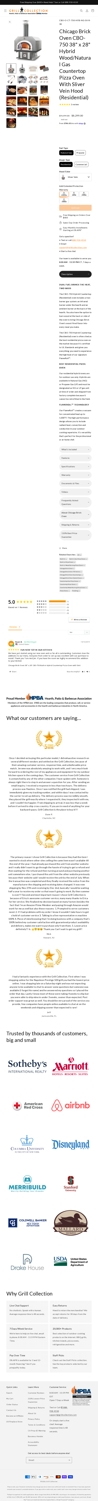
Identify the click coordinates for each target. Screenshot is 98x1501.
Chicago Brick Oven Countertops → (71, 575)
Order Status (12, 1404)
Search (9, 1393)
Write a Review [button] (80, 619)
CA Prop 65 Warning (37, 1431)
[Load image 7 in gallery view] (33, 79)
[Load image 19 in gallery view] (33, 112)
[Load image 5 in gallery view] (11, 79)
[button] (5, 10)
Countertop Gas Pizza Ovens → (70, 581)
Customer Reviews (36, 1393)
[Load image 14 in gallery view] (22, 101)
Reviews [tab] (13, 627)
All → (79, 555)
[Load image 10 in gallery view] (22, 90)
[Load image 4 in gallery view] (44, 68)
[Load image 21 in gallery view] (11, 123)
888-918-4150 (79, 240)
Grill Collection (52, 1481)
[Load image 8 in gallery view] (44, 79)
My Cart (9, 1398)
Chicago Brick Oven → (67, 568)
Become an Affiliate (14, 1416)
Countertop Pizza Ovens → (68, 584)
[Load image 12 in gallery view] (44, 90)
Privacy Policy (34, 1419)
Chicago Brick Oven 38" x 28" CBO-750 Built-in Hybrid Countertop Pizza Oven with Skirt (44, 665)
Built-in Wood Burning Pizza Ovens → (72, 565)
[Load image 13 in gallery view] (11, 101)
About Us (32, 1413)
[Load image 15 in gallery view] (33, 101)
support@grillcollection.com (73, 247)
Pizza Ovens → (65, 590)
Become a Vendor (35, 1436)
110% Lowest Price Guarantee (36, 1400)
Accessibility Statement (33, 1443)
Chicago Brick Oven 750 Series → (71, 571)
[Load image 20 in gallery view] (44, 112)
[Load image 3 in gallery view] (33, 68)
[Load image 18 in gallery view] (22, 112)
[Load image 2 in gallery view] (22, 68)
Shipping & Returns (36, 1408)
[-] (64, 194)
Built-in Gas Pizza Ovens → (78, 559)
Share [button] (64, 548)
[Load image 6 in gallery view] (22, 79)
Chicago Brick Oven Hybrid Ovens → (72, 578)
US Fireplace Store (14, 1422)
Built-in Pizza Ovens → (67, 562)
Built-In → (63, 559)
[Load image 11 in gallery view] (33, 90)
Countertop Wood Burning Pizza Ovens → (73, 587)
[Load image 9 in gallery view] (11, 90)
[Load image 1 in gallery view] (11, 68)
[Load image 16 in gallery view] (44, 101)
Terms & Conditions (36, 1425)
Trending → (76, 590)
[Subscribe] (69, 1460)
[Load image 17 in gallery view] (11, 112)
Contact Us (11, 1410)
